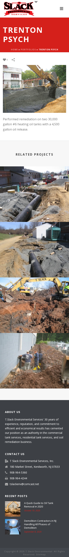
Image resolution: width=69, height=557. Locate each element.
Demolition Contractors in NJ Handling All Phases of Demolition (40, 524)
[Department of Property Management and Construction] (34, 182)
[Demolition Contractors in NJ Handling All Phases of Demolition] (12, 526)
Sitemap (41, 554)
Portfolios (28, 49)
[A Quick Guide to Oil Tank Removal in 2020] (12, 509)
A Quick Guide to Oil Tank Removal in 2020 (38, 504)
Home (14, 49)
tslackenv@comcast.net (24, 484)
